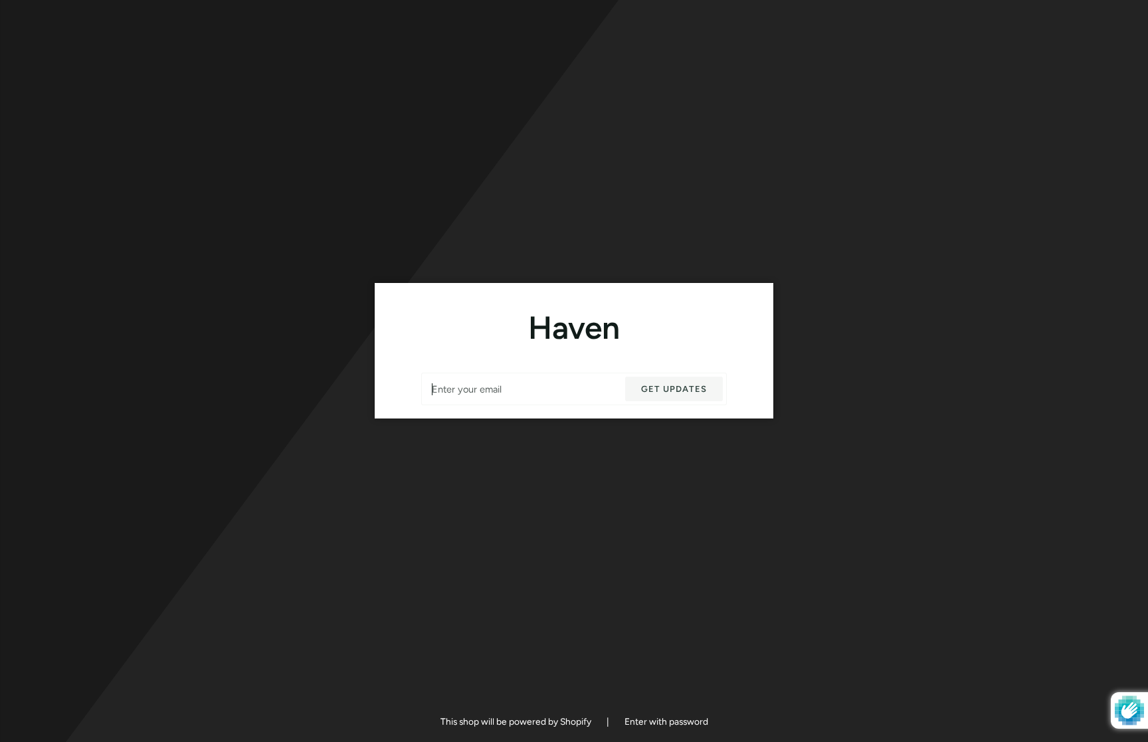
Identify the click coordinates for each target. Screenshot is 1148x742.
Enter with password (666, 721)
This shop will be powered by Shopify (516, 721)
